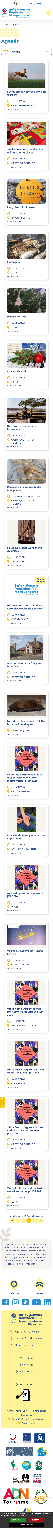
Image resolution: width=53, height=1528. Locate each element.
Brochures (26, 1384)
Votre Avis (26, 1358)
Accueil (4, 24)
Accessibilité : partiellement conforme (29, 1419)
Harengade (14, 262)
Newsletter (26, 1364)
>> (41, 1220)
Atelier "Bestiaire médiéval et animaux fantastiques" (25, 151)
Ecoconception (28, 1423)
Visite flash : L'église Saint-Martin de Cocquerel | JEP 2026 (26, 1071)
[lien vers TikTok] (25, 1302)
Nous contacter (24, 1345)
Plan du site (26, 1415)
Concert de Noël (17, 371)
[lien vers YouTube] (36, 1302)
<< (12, 1220)
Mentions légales (38, 1411)
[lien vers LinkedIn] (47, 1302)
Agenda (15, 24)
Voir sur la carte (14, 109)
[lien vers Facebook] (5, 1302)
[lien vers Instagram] (15, 1302)
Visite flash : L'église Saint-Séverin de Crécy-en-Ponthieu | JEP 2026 (25, 1130)
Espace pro (27, 1371)
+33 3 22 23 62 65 (27, 1332)
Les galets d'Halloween (21, 207)
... (35, 1220)
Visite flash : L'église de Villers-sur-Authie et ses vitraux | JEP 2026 (26, 1011)
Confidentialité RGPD (17, 1411)
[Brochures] (23, 1395)
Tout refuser (36, 1520)
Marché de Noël (16, 316)
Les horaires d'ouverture (29, 1338)
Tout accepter (18, 1520)
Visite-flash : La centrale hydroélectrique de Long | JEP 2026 (26, 1190)
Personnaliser (26, 1525)
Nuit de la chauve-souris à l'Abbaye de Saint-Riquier (26, 723)
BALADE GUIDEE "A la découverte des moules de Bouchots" (25, 607)
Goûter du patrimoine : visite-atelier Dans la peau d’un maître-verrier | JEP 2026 (25, 777)
